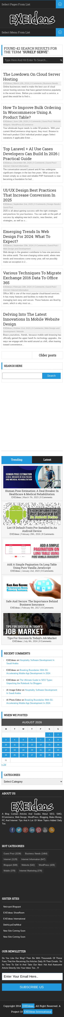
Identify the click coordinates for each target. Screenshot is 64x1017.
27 (32, 755)
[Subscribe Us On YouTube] (45, 834)
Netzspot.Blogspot (12, 906)
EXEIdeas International (14, 919)
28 (41, 755)
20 (32, 750)
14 (41, 745)
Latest (47, 459)
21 (41, 750)
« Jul (3, 764)
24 (6, 755)
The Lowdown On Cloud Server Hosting (31, 77)
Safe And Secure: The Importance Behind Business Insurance (32, 603)
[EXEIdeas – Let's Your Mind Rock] (32, 24)
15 (49, 745)
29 (49, 755)
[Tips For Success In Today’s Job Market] (32, 635)
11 (15, 745)
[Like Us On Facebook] (12, 834)
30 (58, 755)
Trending (16, 459)
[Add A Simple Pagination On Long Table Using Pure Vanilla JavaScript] (32, 561)
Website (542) (28, 865)
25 (15, 755)
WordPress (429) (47, 865)
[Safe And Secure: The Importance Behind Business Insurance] (32, 598)
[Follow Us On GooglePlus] (25, 834)
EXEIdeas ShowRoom (13, 912)
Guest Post (47, 121)
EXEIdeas (7, 83)
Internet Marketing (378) (30, 870)
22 (49, 750)
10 (6, 745)
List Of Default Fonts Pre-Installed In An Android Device (32, 529)
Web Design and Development (17, 249)
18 (15, 750)
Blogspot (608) (10, 865)
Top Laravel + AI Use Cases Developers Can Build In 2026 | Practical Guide (31, 153)
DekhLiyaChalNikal (12, 925)
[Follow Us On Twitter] (19, 834)
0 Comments (36, 83)
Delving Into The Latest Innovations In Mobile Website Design (31, 319)
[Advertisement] (32, 419)
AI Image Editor (13, 690)
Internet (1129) (10, 859)
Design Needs (53, 204)
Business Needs (50, 83)
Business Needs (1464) (36, 853)
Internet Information (20, 166)
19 (23, 750)
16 (58, 745)
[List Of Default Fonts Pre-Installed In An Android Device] (32, 524)
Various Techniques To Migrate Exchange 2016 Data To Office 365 (32, 277)
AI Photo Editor (13, 700)
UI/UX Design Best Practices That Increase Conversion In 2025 (29, 195)
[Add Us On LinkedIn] (32, 834)
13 (32, 745)
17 (6, 750)
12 (23, 745)
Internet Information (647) (33, 859)
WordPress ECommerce (22, 125)
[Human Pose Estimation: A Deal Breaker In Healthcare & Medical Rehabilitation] (32, 487)
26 (23, 755)
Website (20, 331)
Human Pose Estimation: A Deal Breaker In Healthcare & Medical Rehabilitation (32, 492)
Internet (6, 166)
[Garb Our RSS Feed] (51, 834)
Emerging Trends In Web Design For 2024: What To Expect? (26, 236)
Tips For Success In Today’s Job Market (32, 638)
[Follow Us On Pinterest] (38, 834)
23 (58, 750)
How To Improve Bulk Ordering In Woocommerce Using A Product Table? (32, 112)
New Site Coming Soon (14, 931)
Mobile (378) (9, 870)
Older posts (47, 355)
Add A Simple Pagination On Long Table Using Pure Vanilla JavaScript (32, 566)
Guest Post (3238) (12, 853)
